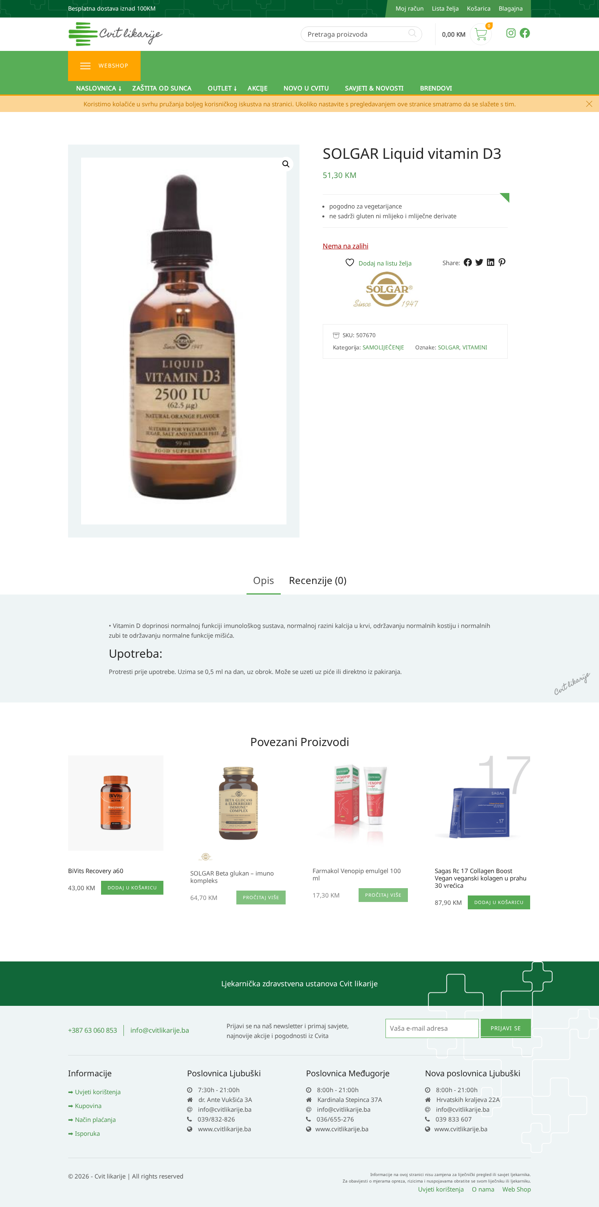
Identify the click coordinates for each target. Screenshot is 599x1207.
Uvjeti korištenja (98, 1092)
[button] (286, 164)
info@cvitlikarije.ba (159, 1030)
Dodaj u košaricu (132, 887)
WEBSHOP (113, 65)
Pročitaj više (261, 897)
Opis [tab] (263, 580)
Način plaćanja (95, 1119)
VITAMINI (474, 347)
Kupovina (88, 1106)
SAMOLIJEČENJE (383, 347)
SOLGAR (448, 347)
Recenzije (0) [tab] (317, 580)
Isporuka (87, 1133)
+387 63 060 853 (92, 1030)
